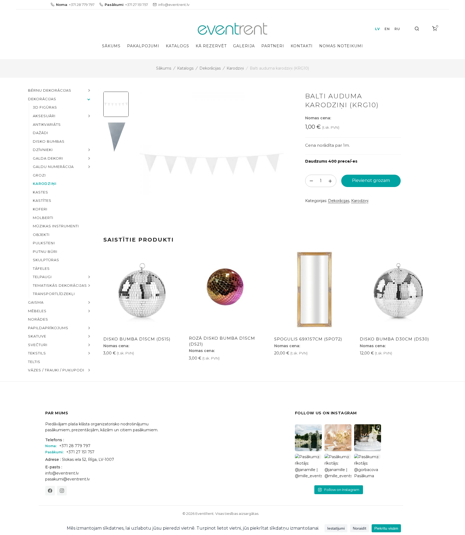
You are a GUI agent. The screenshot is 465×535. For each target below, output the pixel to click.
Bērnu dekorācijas (49, 90)
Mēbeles (37, 311)
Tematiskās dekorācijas (60, 285)
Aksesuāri (44, 116)
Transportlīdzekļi (54, 294)
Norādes (38, 319)
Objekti (41, 234)
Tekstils (37, 353)
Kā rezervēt (211, 46)
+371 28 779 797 (74, 445)
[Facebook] (50, 490)
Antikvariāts (47, 124)
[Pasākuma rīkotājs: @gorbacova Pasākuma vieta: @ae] (367, 467)
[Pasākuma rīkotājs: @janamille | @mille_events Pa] (308, 437)
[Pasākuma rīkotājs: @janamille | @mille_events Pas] (308, 467)
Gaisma (36, 302)
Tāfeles (41, 268)
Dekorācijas (210, 68)
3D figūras (45, 107)
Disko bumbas (49, 141)
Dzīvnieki (43, 150)
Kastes (40, 192)
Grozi (39, 175)
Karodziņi (235, 68)
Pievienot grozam (371, 180)
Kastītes (42, 200)
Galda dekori (48, 158)
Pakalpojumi (143, 46)
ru (397, 29)
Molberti (43, 218)
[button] (88, 90)
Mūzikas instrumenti (56, 226)
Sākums (111, 46)
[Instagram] (62, 490)
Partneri (272, 46)
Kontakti (302, 46)
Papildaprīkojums (48, 328)
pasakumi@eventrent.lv (67, 479)
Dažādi (40, 133)
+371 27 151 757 (80, 452)
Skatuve (37, 336)
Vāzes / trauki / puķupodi (56, 370)
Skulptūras (46, 260)
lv (377, 29)
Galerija (244, 46)
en (387, 29)
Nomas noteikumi (341, 46)
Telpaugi (42, 277)
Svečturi (37, 345)
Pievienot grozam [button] (123, 365)
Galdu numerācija (53, 166)
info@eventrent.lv (62, 473)
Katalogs (177, 46)
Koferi (40, 209)
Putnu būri (45, 251)
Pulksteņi (44, 243)
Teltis (34, 362)
